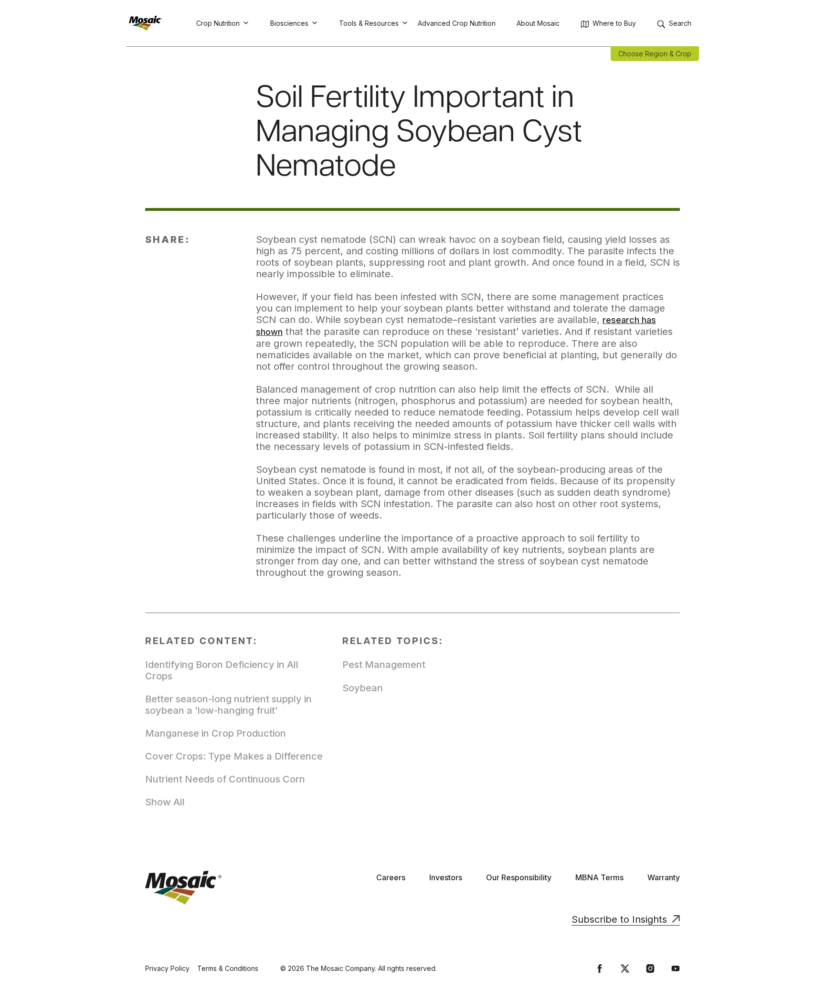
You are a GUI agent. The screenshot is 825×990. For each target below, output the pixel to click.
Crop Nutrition (218, 23)
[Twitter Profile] (625, 968)
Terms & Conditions (227, 968)
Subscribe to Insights (619, 919)
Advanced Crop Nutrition (457, 23)
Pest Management (383, 664)
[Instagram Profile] (650, 968)
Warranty (663, 877)
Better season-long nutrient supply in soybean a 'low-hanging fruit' (228, 704)
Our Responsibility (518, 877)
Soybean (362, 688)
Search (680, 23)
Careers (390, 877)
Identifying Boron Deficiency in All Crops (221, 670)
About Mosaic (538, 23)
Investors (445, 877)
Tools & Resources (369, 23)
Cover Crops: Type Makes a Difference (234, 756)
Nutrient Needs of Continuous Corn (225, 779)
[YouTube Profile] (675, 968)
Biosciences (289, 23)
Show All (165, 802)
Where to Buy (614, 23)
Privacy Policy (167, 968)
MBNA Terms (599, 877)
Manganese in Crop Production (215, 733)
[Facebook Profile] (599, 968)
